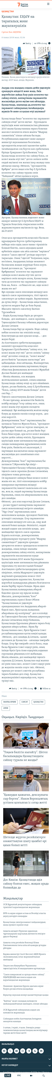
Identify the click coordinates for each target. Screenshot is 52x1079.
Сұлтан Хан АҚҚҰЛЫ (11, 32)
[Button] (27, 43)
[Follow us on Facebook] (4, 1050)
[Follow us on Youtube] (16, 1050)
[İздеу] (44, 1075)
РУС (19, 1076)
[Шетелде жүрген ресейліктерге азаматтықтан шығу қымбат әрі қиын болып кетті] (26, 821)
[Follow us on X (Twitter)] (10, 1050)
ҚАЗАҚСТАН (8, 11)
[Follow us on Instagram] (22, 1050)
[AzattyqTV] (31, 1075)
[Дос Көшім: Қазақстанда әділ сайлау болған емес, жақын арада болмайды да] (26, 863)
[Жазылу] (41, 1050)
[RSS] (34, 1050)
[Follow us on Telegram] (28, 1050)
